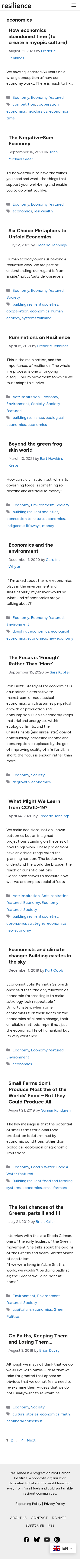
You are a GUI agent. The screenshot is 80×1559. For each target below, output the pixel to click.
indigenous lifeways (23, 525)
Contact (39, 1518)
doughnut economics (31, 631)
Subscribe (34, 1525)
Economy (21, 97)
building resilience (28, 417)
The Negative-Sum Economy (31, 140)
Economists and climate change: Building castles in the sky (40, 955)
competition (24, 104)
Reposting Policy (28, 1504)
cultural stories (25, 1414)
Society (13, 297)
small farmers (55, 1187)
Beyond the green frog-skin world (36, 447)
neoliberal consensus (24, 1421)
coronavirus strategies (25, 923)
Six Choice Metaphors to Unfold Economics (37, 233)
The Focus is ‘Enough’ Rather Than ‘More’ (34, 660)
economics (16, 111)
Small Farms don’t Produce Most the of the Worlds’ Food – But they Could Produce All (38, 1092)
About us (18, 1518)
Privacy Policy (54, 1504)
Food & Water (43, 1167)
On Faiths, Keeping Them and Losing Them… (38, 1339)
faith (65, 1414)
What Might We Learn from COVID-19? (34, 804)
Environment (17, 403)
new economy (61, 638)
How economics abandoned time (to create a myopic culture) (38, 36)
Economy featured (47, 97)
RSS (51, 1525)
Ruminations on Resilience (39, 337)
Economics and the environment (31, 548)
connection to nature (25, 518)
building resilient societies (35, 304)
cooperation (48, 104)
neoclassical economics (48, 111)
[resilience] (16, 5)
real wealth (43, 211)
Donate (59, 1518)
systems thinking (36, 318)
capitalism (22, 1309)
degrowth (21, 782)
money (48, 525)
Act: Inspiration (26, 397)
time (10, 118)
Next (33, 1440)
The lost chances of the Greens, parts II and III (36, 1210)
